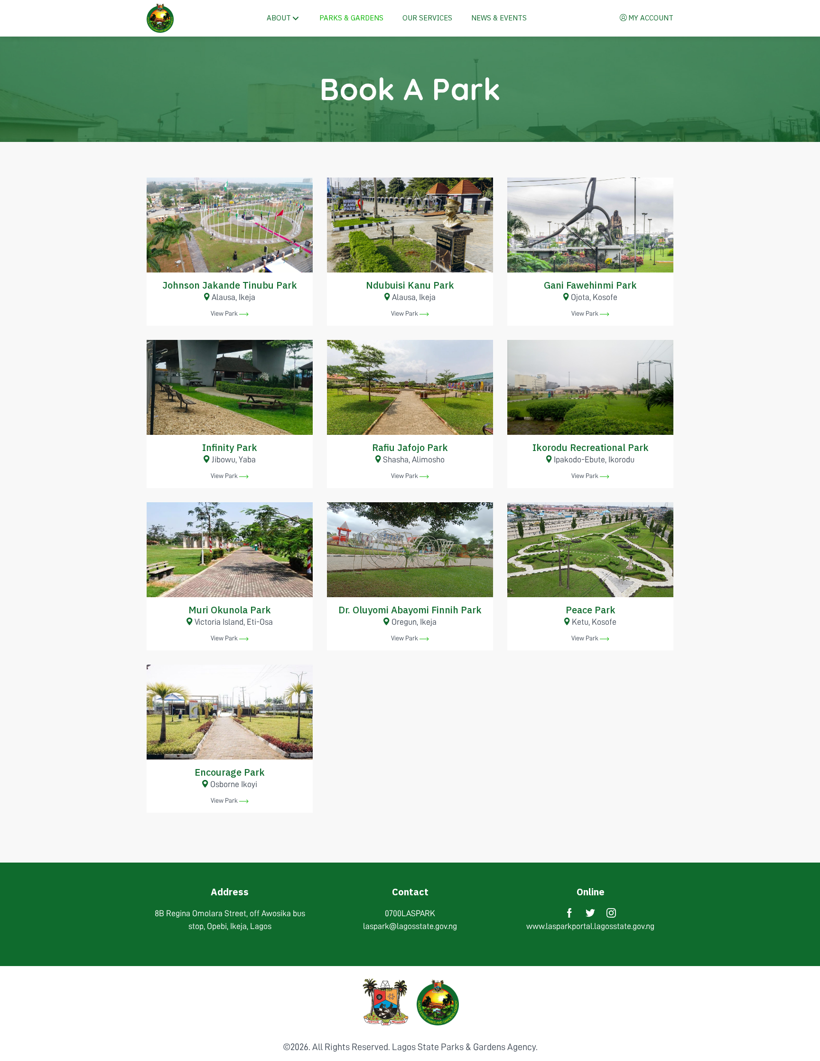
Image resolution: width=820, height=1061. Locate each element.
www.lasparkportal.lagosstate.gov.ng (590, 926)
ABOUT (279, 17)
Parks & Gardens (351, 17)
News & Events (499, 17)
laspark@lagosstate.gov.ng (410, 926)
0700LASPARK (410, 913)
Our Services (427, 17)
